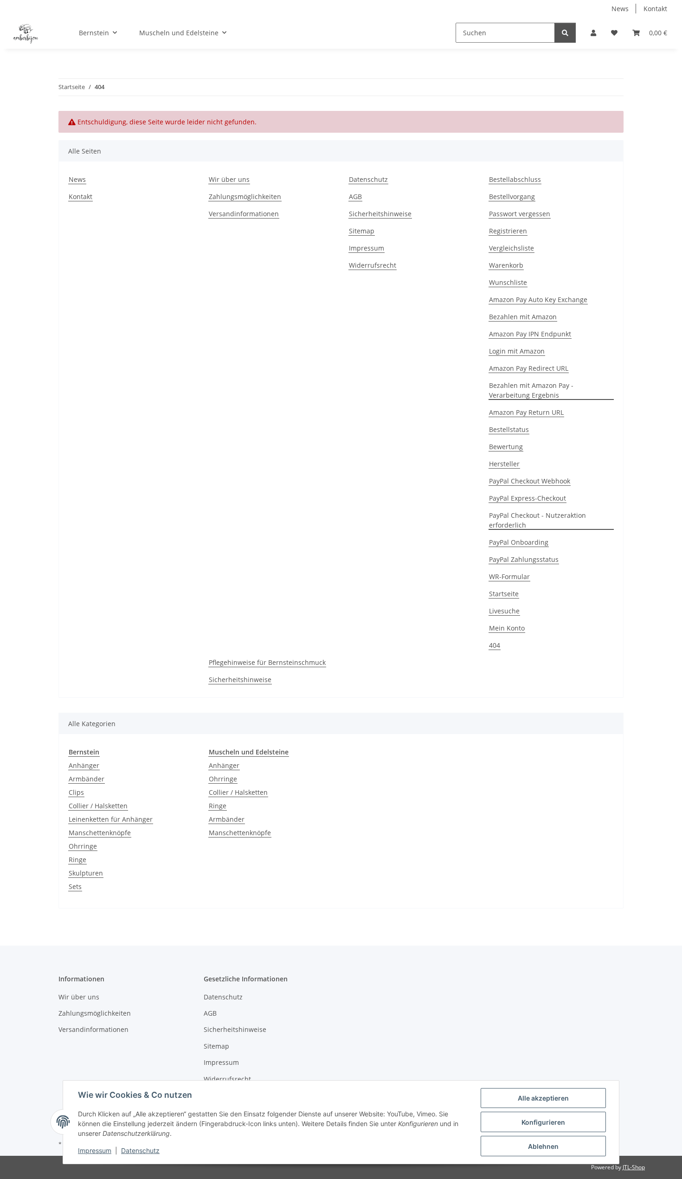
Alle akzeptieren (543, 1098)
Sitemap (361, 230)
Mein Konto (507, 628)
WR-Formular (509, 576)
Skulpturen (86, 873)
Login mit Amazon (517, 351)
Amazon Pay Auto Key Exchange (538, 299)
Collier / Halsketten (98, 805)
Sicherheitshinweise (380, 213)
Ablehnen (543, 1146)
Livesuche (504, 610)
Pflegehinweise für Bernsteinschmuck (267, 662)
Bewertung (506, 446)
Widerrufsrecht (372, 265)
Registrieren (508, 230)
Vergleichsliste (511, 248)
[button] (593, 33)
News (620, 8)
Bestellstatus (509, 429)
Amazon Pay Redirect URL (528, 368)
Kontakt (655, 8)
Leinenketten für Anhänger (111, 819)
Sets (75, 886)
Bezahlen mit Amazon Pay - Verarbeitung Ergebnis (531, 390)
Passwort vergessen (519, 213)
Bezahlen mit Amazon (523, 316)
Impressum (94, 1150)
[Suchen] (565, 33)
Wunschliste (508, 282)
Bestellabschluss (515, 179)
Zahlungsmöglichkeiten (245, 196)
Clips (76, 792)
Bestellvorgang (512, 196)
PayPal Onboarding (518, 542)
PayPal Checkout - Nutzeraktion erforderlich (537, 520)
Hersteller (504, 463)
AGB (355, 196)
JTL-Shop (634, 1167)
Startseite (504, 593)
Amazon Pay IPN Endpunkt (530, 333)
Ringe (77, 859)
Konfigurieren (543, 1122)
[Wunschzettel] (614, 33)
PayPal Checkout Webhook (529, 481)
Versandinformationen (244, 213)
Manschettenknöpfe (100, 832)
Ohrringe (83, 846)
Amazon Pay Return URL (526, 412)
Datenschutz (140, 1150)
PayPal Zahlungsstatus (524, 559)
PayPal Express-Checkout (527, 498)
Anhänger (84, 765)
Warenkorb (506, 265)
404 (494, 645)
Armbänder (86, 778)
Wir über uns (229, 179)
